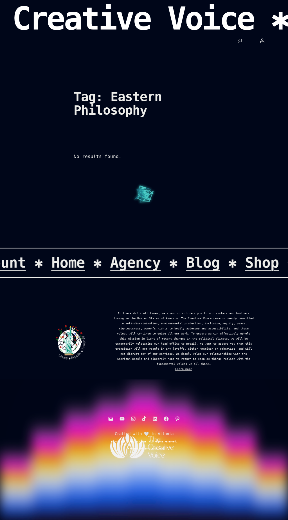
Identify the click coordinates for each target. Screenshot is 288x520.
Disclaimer (156, 448)
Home (73, 262)
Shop (267, 262)
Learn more (183, 368)
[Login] (262, 40)
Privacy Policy (138, 448)
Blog (208, 262)
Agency (140, 262)
